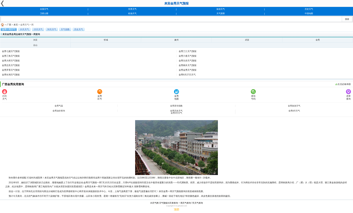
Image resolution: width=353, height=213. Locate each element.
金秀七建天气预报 (11, 51)
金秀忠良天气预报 (11, 65)
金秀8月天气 (294, 111)
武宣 (247, 40)
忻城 (106, 40)
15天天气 (4, 97)
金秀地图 (176, 97)
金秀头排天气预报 (187, 60)
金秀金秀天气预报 (187, 70)
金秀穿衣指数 (176, 106)
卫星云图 (44, 13)
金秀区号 (99, 97)
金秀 (318, 40)
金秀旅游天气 (294, 106)
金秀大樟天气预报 (11, 60)
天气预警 (220, 13)
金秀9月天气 (176, 113)
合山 (35, 45)
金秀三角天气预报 (11, 56)
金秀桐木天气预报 (187, 65)
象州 (176, 40)
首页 (2, 25)
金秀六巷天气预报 (187, 56)
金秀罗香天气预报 (11, 70)
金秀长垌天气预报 (11, 74)
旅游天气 (220, 9)
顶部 (176, 209)
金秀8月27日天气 (187, 74)
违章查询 (348, 97)
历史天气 (309, 9)
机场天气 (132, 13)
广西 (9, 25)
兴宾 (35, 40)
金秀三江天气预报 (187, 51)
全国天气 (44, 9)
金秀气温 (59, 106)
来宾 (16, 25)
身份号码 (253, 97)
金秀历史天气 (176, 111)
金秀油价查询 (59, 111)
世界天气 (132, 9)
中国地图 (309, 13)
